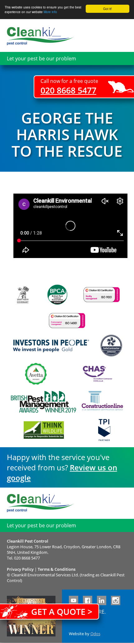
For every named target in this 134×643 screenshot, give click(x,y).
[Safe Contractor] (111, 346)
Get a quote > (61, 611)
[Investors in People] (51, 346)
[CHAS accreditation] (96, 374)
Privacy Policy (20, 569)
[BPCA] (57, 295)
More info (50, 11)
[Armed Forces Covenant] (22, 295)
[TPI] (104, 430)
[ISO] (101, 295)
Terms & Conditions (56, 569)
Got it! (107, 8)
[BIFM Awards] (42, 402)
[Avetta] (36, 374)
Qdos (95, 633)
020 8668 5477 (68, 90)
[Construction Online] (102, 402)
